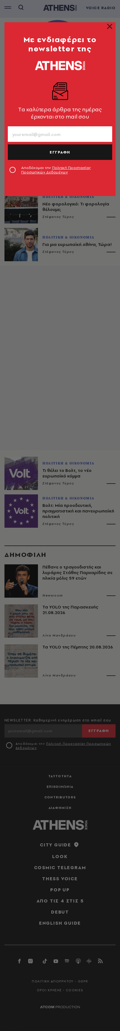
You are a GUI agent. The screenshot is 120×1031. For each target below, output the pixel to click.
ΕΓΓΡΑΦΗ (60, 152)
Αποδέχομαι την (56, 169)
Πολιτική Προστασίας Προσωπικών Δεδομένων (56, 170)
